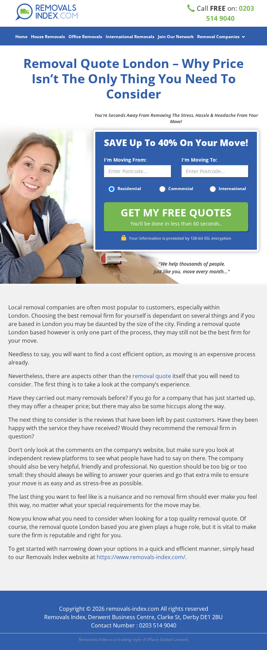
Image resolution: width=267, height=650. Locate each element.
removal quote (151, 376)
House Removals (48, 37)
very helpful (63, 466)
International (232, 188)
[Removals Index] (46, 12)
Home (21, 37)
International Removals (130, 37)
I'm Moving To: (199, 159)
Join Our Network (176, 37)
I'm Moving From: (125, 159)
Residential (128, 188)
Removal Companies (218, 37)
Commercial (180, 188)
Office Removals (85, 37)
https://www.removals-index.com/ (141, 557)
